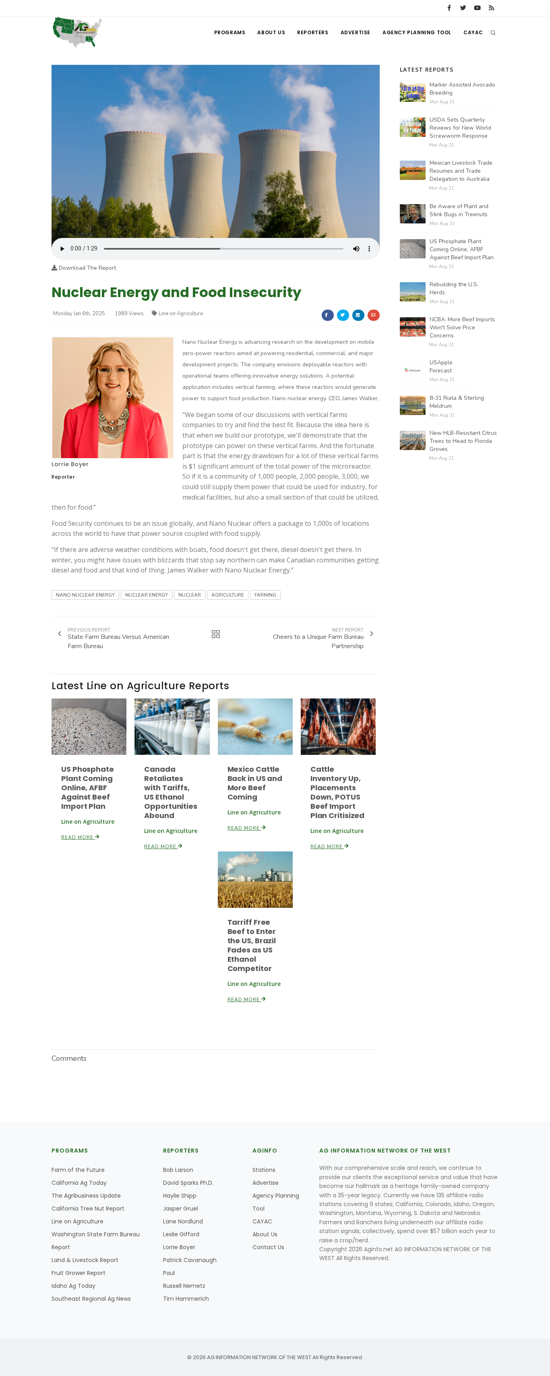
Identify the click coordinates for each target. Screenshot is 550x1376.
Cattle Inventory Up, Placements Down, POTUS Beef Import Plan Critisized (337, 792)
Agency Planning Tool (417, 32)
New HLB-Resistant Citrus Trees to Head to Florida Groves (463, 441)
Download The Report (86, 268)
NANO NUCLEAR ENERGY (85, 595)
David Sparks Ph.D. (188, 1183)
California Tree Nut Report (88, 1209)
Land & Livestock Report (85, 1260)
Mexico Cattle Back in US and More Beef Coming (255, 783)
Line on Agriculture (181, 313)
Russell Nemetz (184, 1286)
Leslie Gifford (181, 1234)
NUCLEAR (189, 595)
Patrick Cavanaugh (190, 1260)
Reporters (312, 32)
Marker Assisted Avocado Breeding (462, 89)
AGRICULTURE (227, 595)
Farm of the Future (78, 1170)
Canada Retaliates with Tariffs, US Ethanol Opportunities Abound (170, 792)
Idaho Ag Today (73, 1286)
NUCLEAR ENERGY (146, 595)
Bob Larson (178, 1170)
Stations (263, 1170)
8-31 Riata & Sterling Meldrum (457, 402)
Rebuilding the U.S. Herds (454, 288)
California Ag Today (79, 1183)
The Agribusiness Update (86, 1196)
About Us (271, 32)
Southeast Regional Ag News (91, 1299)
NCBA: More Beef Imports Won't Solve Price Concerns (462, 327)
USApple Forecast (441, 366)
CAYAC (473, 32)
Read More (78, 837)
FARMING (265, 595)
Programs (230, 32)
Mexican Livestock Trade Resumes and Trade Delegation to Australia (461, 171)
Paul (169, 1273)
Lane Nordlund (183, 1221)
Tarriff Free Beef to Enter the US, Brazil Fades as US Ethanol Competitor (251, 945)
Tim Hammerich (186, 1299)
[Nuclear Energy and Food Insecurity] (216, 151)
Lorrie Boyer (70, 464)
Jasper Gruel (180, 1209)
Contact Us (268, 1247)
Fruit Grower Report (78, 1273)
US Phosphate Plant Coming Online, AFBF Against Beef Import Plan (87, 787)
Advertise (355, 32)
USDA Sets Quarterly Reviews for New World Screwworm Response (460, 128)
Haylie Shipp (179, 1196)
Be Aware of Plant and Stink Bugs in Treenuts (459, 210)
